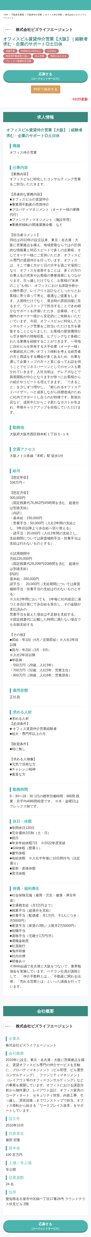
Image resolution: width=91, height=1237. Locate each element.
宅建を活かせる (58, 56)
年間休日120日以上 (31, 51)
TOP (6, 15)
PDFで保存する (46, 89)
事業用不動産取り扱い (17, 56)
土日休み (51, 51)
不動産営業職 (17, 15)
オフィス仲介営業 (53, 15)
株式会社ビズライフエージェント (44, 29)
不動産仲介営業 (34, 15)
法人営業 (39, 56)
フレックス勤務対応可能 (18, 61)
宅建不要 (10, 51)
